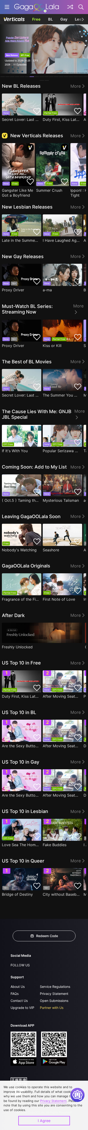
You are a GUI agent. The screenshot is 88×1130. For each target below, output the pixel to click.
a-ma (47, 290)
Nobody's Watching (19, 550)
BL (50, 19)
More (75, 86)
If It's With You (15, 450)
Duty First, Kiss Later (61, 119)
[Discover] (70, 7)
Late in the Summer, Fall (20, 240)
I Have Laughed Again (61, 240)
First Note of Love (59, 599)
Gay (63, 19)
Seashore (51, 550)
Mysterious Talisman (61, 500)
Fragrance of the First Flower (20, 599)
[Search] (81, 7)
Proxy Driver (13, 290)
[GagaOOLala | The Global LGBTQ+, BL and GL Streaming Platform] (36, 7)
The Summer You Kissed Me (61, 395)
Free (36, 19)
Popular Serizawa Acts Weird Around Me (61, 450)
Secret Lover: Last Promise (20, 119)
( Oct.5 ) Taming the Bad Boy (20, 500)
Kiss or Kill (52, 345)
